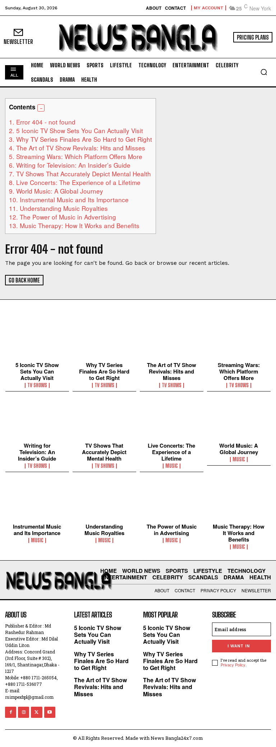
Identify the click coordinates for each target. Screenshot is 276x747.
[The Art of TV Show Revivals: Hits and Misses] (171, 339)
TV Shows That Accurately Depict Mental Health (80, 173)
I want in (238, 646)
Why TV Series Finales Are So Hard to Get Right (80, 139)
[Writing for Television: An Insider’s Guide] (37, 420)
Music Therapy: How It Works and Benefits (74, 225)
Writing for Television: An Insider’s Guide (69, 164)
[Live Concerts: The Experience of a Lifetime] (171, 420)
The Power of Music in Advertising (62, 216)
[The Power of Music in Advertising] (171, 501)
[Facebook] (10, 712)
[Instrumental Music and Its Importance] (37, 501)
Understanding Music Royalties (58, 208)
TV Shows (37, 385)
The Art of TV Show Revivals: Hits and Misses (77, 147)
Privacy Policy (233, 664)
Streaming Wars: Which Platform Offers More (75, 156)
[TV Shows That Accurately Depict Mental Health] (104, 420)
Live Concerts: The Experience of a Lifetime (75, 182)
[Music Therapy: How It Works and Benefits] (239, 501)
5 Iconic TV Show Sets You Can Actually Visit (76, 130)
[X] (36, 712)
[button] (264, 72)
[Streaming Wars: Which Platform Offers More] (239, 339)
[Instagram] (23, 712)
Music (171, 465)
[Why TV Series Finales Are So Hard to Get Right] (104, 339)
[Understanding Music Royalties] (104, 501)
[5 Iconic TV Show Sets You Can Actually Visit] (37, 339)
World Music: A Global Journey (56, 190)
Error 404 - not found (42, 121)
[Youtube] (49, 712)
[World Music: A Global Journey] (239, 420)
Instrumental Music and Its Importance (69, 199)
